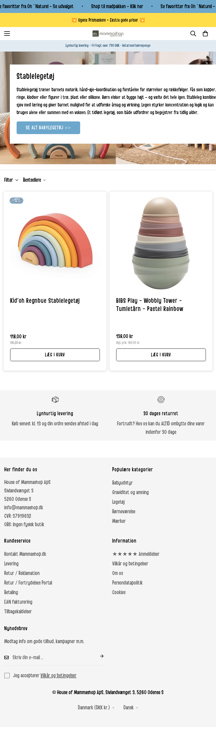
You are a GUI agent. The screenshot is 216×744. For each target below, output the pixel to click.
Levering (11, 564)
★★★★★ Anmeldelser (135, 554)
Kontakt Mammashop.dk (25, 554)
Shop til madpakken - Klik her (117, 6)
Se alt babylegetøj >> (48, 127)
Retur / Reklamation (22, 573)
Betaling (11, 592)
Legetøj (118, 502)
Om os (117, 573)
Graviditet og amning (130, 492)
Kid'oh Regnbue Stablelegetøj (45, 300)
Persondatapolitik (127, 583)
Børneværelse (123, 511)
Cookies (118, 592)
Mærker (119, 521)
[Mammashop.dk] (108, 33)
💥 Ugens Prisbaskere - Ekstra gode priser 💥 (108, 20)
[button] (205, 33)
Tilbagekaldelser (18, 611)
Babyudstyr (122, 483)
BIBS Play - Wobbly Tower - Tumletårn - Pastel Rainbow (149, 304)
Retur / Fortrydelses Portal (28, 583)
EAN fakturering (18, 602)
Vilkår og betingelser (130, 564)
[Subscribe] (97, 656)
